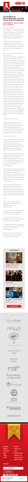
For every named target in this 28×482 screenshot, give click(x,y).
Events (5, 448)
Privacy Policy (18, 457)
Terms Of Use (18, 455)
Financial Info (18, 453)
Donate (18, 3)
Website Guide (18, 459)
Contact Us (17, 448)
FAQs (15, 451)
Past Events (14, 306)
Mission (5, 446)
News (4, 453)
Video (5, 455)
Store (5, 457)
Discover (6, 451)
